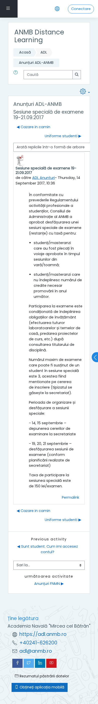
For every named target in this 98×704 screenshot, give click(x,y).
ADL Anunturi (43, 177)
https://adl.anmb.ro (43, 634)
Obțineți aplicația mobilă (41, 687)
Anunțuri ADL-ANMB (36, 62)
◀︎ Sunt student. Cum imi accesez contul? (48, 549)
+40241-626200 (38, 642)
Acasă (25, 52)
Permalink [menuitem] (70, 497)
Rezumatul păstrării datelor (44, 676)
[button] (16, 74)
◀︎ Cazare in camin (33, 126)
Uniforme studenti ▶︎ (63, 135)
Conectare (81, 8)
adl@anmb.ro (35, 651)
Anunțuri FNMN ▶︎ (49, 583)
